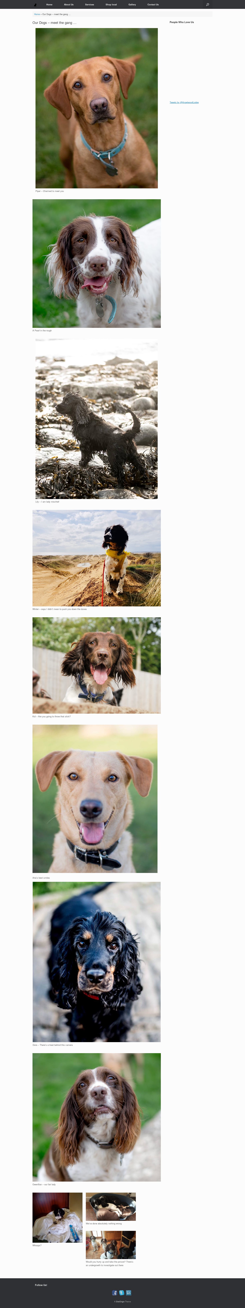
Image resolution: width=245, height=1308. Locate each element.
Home (49, 4)
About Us (69, 4)
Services (89, 4)
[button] (207, 4)
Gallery (132, 4)
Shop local (111, 4)
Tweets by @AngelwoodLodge (184, 102)
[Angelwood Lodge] (35, 4)
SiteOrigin (120, 1301)
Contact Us (153, 4)
